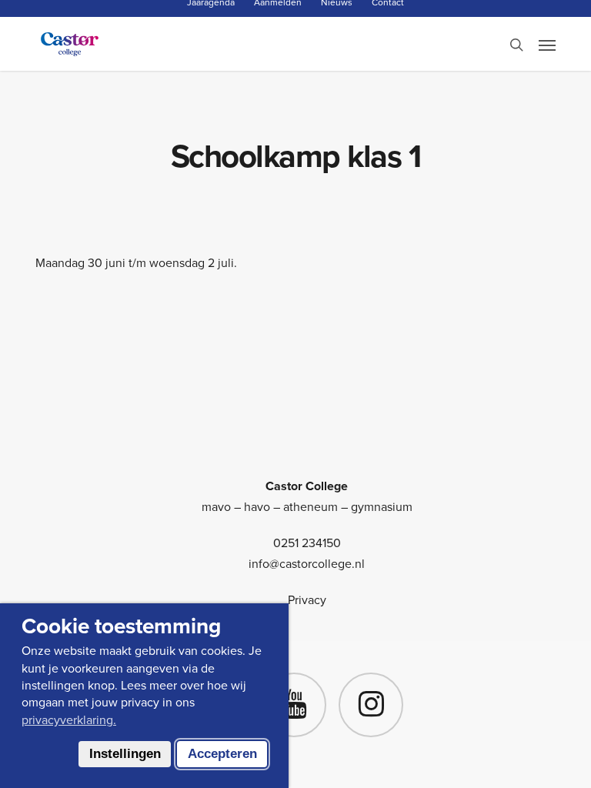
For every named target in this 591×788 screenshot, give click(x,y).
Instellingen (125, 753)
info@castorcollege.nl (307, 564)
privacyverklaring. (69, 720)
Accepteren (222, 753)
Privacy (307, 600)
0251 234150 (307, 543)
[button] (547, 44)
